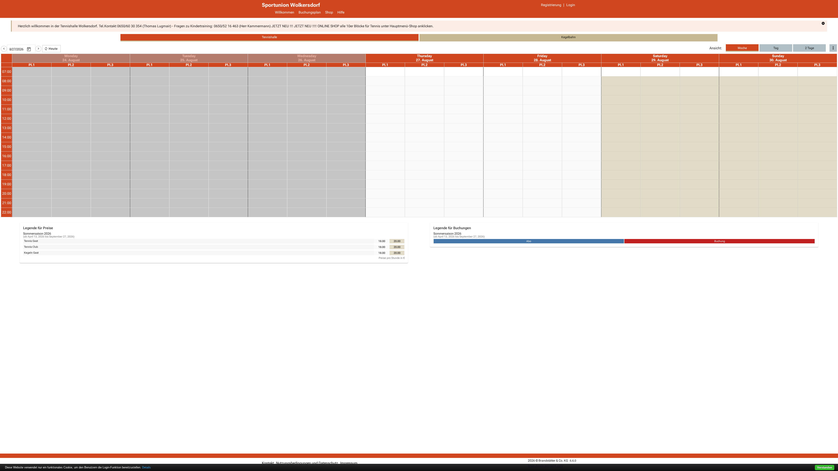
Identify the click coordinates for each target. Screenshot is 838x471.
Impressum (348, 463)
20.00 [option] (397, 241)
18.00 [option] (381, 241)
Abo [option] (528, 241)
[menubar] (424, 13)
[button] (4, 49)
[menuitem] (284, 13)
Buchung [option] (719, 241)
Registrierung (551, 5)
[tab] (269, 38)
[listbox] (389, 241)
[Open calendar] (29, 49)
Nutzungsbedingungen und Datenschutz (307, 463)
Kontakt (268, 463)
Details (146, 467)
